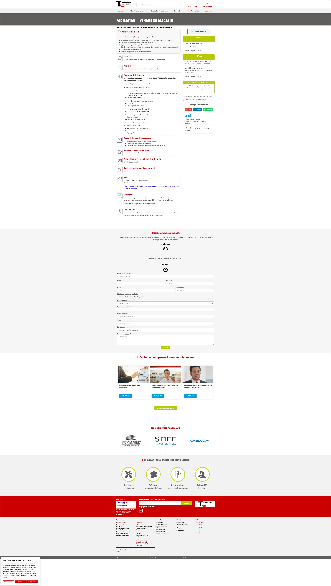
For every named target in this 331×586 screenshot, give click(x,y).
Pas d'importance (139, 297)
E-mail (121, 297)
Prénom (169, 280)
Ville (119, 320)
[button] (199, 43)
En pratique (178, 11)
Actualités (195, 11)
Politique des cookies (155, 558)
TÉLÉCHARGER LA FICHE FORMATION (196, 100)
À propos (209, 11)
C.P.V (184, 558)
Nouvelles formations (159, 11)
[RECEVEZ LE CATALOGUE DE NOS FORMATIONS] (184, 96)
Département (122, 313)
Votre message (123, 334)
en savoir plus (126, 396)
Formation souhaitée (125, 327)
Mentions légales (121, 558)
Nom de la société (124, 273)
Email (119, 287)
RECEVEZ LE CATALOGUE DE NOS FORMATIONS (199, 96)
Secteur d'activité (124, 307)
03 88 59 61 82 (165, 254)
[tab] (199, 38)
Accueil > (129, 27)
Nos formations (136, 11)
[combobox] (158, 5)
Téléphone (180, 287)
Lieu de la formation (125, 300)
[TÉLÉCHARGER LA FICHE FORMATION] (184, 100)
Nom (119, 280)
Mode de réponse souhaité (127, 294)
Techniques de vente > (142, 27)
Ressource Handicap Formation (147, 203)
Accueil (121, 11)
